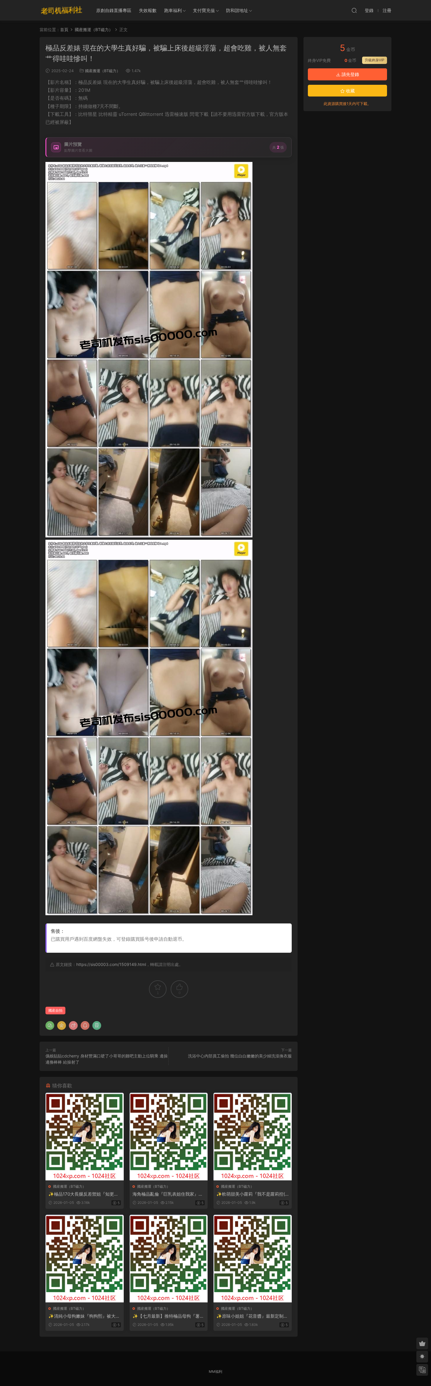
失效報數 (148, 10)
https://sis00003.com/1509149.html (111, 964)
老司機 (62, 10)
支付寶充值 (204, 10)
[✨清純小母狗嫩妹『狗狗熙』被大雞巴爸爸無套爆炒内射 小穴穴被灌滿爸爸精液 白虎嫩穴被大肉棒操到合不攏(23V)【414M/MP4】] (84, 1258)
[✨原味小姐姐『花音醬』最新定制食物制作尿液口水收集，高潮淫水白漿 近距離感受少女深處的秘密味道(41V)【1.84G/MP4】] (252, 1258)
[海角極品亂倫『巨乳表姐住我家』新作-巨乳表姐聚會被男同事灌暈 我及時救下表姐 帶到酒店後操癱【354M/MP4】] (169, 1136)
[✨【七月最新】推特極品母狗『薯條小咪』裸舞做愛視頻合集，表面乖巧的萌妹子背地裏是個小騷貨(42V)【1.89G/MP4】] (169, 1258)
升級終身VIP (374, 60)
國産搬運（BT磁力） (102, 70)
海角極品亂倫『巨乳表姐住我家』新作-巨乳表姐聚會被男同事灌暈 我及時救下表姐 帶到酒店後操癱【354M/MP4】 (169, 1194)
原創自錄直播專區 (113, 10)
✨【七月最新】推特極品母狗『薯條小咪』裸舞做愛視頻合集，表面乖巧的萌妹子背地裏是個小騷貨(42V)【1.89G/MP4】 (168, 1316)
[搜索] (354, 10)
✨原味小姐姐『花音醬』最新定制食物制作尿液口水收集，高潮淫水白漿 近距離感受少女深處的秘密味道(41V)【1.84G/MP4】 (252, 1316)
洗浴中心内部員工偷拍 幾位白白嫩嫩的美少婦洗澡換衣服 (240, 1055)
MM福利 (215, 1371)
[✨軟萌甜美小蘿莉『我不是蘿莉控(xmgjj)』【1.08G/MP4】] (252, 1136)
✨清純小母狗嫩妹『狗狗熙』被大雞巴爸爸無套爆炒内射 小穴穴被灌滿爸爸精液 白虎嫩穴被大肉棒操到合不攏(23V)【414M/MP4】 (84, 1316)
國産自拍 (55, 1010)
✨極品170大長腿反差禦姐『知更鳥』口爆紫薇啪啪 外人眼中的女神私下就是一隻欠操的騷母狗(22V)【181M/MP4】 (84, 1194)
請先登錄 (349, 74)
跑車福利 (173, 10)
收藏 (350, 91)
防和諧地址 (237, 10)
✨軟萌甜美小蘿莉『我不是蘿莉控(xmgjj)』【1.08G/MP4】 (251, 1194)
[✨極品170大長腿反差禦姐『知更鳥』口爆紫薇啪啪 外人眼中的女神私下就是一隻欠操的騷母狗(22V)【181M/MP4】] (84, 1136)
